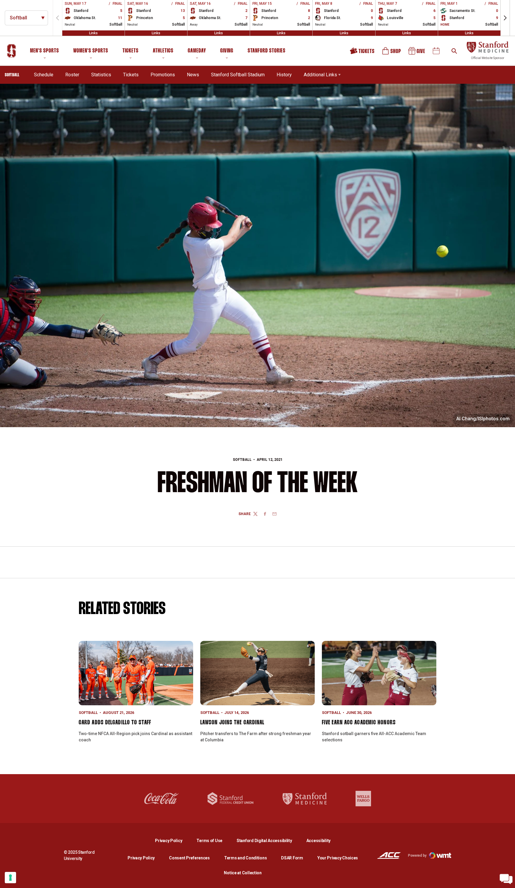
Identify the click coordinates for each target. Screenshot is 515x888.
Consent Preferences (189, 858)
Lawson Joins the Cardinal (232, 723)
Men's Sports (44, 51)
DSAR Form (292, 858)
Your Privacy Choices (337, 858)
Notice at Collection (242, 872)
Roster (72, 75)
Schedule (43, 75)
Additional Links (320, 75)
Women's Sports (90, 51)
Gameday (197, 51)
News (193, 75)
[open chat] (506, 879)
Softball (242, 460)
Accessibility (318, 840)
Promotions (163, 75)
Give (417, 53)
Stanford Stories (267, 51)
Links (93, 33)
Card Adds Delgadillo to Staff (115, 723)
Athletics (163, 51)
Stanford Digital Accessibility (269, 840)
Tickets (130, 51)
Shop (391, 53)
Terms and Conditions (245, 858)
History (284, 75)
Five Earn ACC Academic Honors (359, 723)
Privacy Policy (173, 840)
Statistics (101, 75)
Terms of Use (209, 840)
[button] (505, 18)
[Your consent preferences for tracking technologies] (10, 877)
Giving (226, 51)
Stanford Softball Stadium (238, 75)
